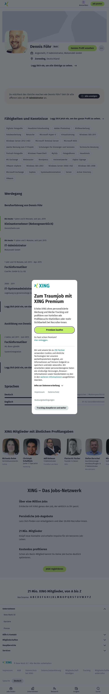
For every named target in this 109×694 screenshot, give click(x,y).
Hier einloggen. (41, 340)
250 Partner (59, 350)
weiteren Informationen (51, 377)
